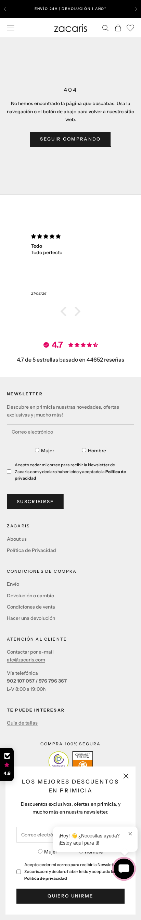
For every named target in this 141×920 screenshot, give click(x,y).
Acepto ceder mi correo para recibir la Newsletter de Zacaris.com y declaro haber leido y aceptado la (74, 871)
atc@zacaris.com (26, 660)
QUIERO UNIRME (70, 896)
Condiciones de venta (31, 607)
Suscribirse (35, 501)
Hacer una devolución (31, 618)
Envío (13, 584)
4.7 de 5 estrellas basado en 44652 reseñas (70, 359)
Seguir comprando (70, 139)
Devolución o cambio (30, 596)
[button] (65, 311)
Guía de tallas (22, 723)
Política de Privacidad (31, 550)
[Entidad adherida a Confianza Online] (70, 761)
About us (17, 539)
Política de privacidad (45, 878)
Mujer (50, 852)
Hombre (94, 852)
